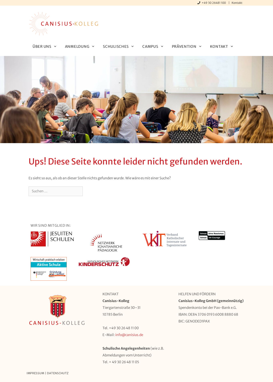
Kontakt (237, 3)
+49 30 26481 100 (214, 3)
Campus (150, 46)
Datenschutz (58, 373)
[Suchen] (89, 191)
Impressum (35, 373)
